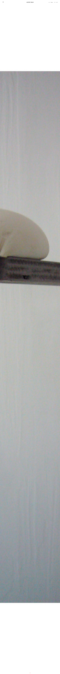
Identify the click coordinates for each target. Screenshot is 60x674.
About (49, 2)
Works (52, 2)
